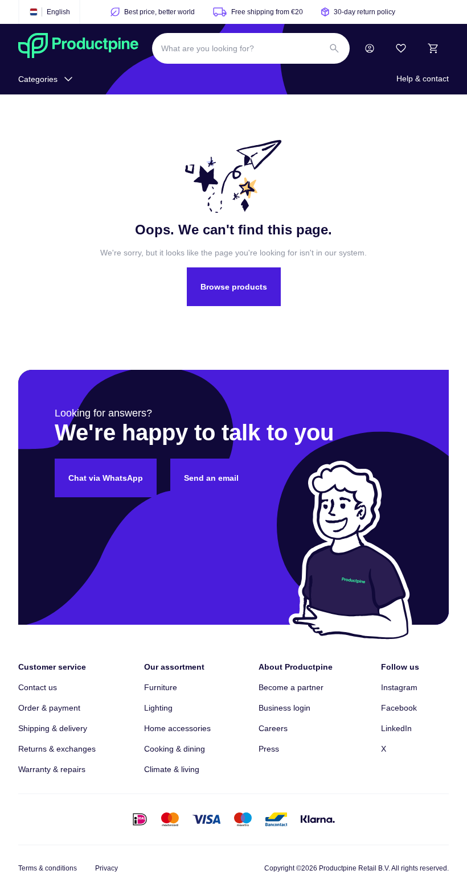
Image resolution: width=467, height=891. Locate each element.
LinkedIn (396, 728)
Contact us (37, 687)
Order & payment (49, 707)
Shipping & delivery (52, 728)
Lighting (158, 707)
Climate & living (171, 769)
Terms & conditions (47, 868)
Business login (284, 707)
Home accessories (177, 728)
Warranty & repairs (51, 769)
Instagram (399, 687)
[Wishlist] (401, 48)
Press (269, 748)
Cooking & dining (174, 748)
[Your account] (369, 48)
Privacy (106, 868)
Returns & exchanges (57, 748)
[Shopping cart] (433, 48)
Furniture (160, 687)
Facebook (399, 707)
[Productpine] (78, 48)
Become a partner (291, 687)
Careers (273, 728)
